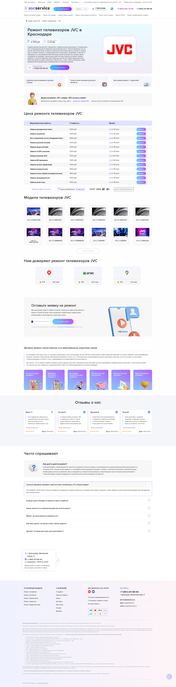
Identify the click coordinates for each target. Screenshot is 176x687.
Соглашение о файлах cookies (98, 600)
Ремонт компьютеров (31, 598)
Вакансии (57, 2)
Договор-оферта (93, 604)
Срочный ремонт (63, 9)
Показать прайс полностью (41, 189)
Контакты (66, 2)
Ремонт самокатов (30, 601)
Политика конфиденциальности (98, 597)
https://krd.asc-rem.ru (33, 673)
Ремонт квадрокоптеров (32, 605)
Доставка (59, 601)
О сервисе (59, 592)
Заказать (141, 129)
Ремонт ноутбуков (30, 595)
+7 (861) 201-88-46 (144, 9)
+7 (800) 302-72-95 (125, 9)
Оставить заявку (59, 67)
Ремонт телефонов (30, 592)
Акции (49, 2)
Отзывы (58, 608)
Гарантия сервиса (29, 2)
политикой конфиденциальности (66, 327)
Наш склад (41, 2)
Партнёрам (74, 2)
